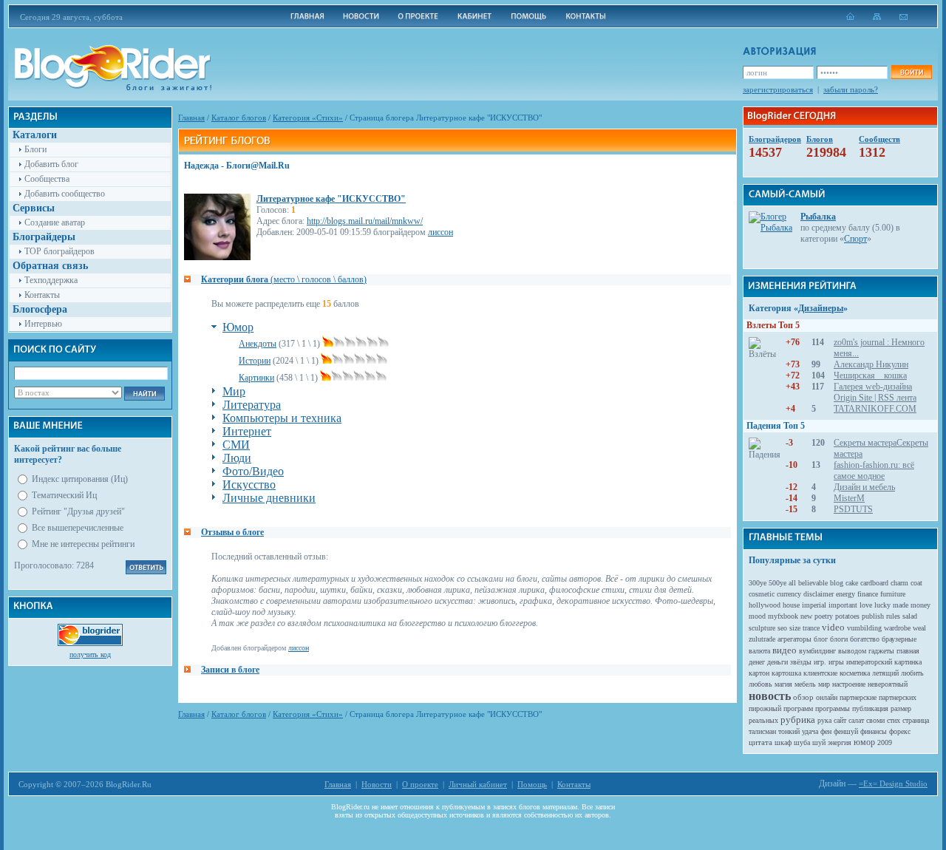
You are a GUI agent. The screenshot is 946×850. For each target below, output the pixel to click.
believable (813, 583)
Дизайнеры (820, 308)
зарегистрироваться (778, 89)
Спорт (855, 239)
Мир (233, 391)
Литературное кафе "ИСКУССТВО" (331, 199)
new (806, 616)
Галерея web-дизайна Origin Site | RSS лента (875, 392)
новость (770, 696)
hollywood (764, 605)
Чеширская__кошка (870, 375)
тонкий (789, 731)
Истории (254, 361)
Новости (376, 784)
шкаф (783, 742)
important (842, 605)
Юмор (237, 327)
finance (867, 594)
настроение (848, 684)
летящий (885, 673)
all (792, 583)
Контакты (42, 295)
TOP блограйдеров (59, 251)
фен (825, 731)
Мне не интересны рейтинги (83, 544)
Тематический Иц (64, 495)
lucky (882, 605)
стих (893, 720)
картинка (908, 662)
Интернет (246, 431)
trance (811, 628)
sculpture (762, 628)
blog (836, 583)
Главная (191, 117)
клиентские (820, 673)
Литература (251, 404)
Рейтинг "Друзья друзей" (78, 511)
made (900, 605)
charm (899, 583)
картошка (786, 673)
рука (824, 720)
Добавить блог (51, 164)
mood (757, 616)
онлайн (826, 697)
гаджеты (881, 651)
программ (798, 708)
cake (851, 583)
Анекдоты (257, 344)
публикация (870, 708)
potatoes (847, 616)
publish (873, 616)
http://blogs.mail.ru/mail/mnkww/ (365, 221)
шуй (819, 742)
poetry (823, 616)
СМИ (236, 444)
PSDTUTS (853, 509)
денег (757, 662)
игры (836, 662)
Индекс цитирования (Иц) (80, 479)
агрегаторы (794, 639)
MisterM (849, 498)
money (920, 605)
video (833, 627)
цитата (760, 742)
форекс (900, 731)
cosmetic (762, 594)
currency (789, 594)
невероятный (888, 684)
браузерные (899, 639)
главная (907, 651)
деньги (777, 662)
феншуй (846, 731)
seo (782, 628)
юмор (864, 742)
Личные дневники (269, 498)
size (794, 628)
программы (832, 708)
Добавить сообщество (64, 193)
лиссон (440, 232)
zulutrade (762, 639)
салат (856, 720)
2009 (884, 742)
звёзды (800, 662)
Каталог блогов (238, 117)
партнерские (858, 697)
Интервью (43, 324)
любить (912, 673)
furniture (892, 594)
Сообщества (46, 179)
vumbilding (864, 628)
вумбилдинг (817, 651)
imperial (814, 605)
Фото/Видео (253, 471)
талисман (762, 731)
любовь (760, 684)
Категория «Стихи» (308, 117)
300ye (757, 583)
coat (916, 583)
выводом (852, 651)
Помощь (532, 784)
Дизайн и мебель (864, 487)
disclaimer (818, 594)
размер (901, 708)
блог (821, 639)
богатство (864, 639)
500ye (777, 583)
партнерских (897, 697)
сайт (840, 720)
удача (810, 731)
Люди (236, 458)
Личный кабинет (478, 784)
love (866, 605)
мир (824, 684)
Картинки (256, 378)
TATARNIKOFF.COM (875, 409)
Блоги (35, 149)
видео (784, 650)
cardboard (874, 583)
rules (893, 616)
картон (759, 673)
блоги (839, 639)
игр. (820, 662)
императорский (869, 662)
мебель (805, 684)
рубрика (797, 719)
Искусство (249, 484)
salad (909, 616)
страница (915, 720)
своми (875, 720)
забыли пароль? (850, 89)
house (791, 605)
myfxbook (783, 616)
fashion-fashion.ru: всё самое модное (874, 470)
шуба (802, 742)
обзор (803, 697)
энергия (839, 742)
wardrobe (897, 628)
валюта (759, 651)
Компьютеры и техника (281, 418)
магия (783, 684)
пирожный (765, 708)
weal (919, 628)
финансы (873, 731)
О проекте (420, 784)
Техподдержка (51, 280)
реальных (763, 720)
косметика (855, 673)
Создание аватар (54, 222)
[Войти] (911, 72)
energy (845, 594)
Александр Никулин (871, 364)
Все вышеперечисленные (77, 528)
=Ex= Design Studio (893, 783)
